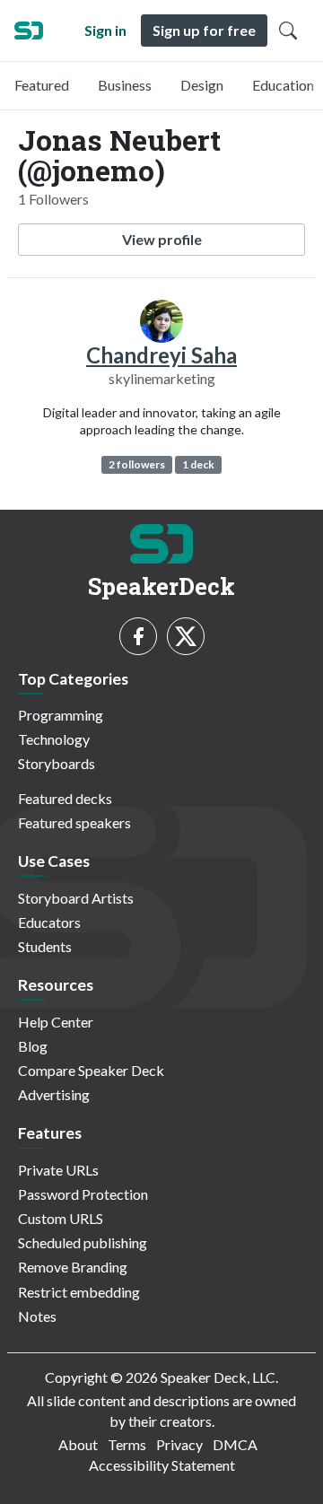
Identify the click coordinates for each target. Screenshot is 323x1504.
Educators (49, 922)
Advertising (54, 1094)
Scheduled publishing (82, 1242)
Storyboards (56, 763)
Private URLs (58, 1169)
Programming (60, 714)
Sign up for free (204, 30)
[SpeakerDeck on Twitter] (186, 636)
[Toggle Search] (288, 30)
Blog (33, 1045)
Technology (54, 739)
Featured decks (65, 798)
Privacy (179, 1444)
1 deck (198, 464)
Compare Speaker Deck (91, 1070)
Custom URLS (60, 1218)
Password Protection (83, 1193)
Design (201, 84)
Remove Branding (72, 1266)
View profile (162, 239)
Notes (37, 1316)
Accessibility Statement (162, 1464)
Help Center (55, 1021)
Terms (127, 1444)
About (78, 1444)
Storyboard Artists (76, 897)
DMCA (235, 1444)
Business (125, 84)
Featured (41, 84)
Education (283, 84)
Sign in (105, 30)
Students (45, 946)
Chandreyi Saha (161, 355)
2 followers (137, 464)
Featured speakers (74, 822)
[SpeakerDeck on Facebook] (138, 636)
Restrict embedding (79, 1291)
